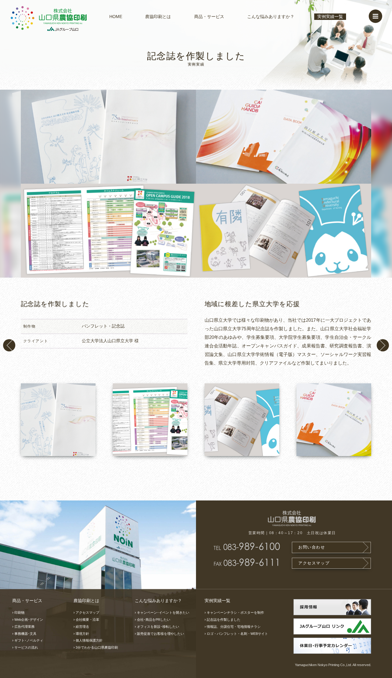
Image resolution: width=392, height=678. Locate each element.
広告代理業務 (24, 626)
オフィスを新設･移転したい (158, 626)
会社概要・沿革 (87, 619)
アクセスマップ (314, 563)
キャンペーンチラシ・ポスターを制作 (383, 345)
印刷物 (19, 612)
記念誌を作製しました (223, 619)
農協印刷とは (158, 16)
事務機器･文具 (25, 633)
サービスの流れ (26, 647)
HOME (115, 16)
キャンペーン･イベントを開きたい (163, 612)
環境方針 (82, 633)
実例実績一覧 (330, 16)
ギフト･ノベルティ (28, 640)
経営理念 (82, 626)
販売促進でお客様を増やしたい (160, 633)
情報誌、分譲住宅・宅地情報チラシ (9, 345)
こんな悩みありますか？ (270, 16)
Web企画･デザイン (28, 619)
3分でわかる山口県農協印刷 (97, 647)
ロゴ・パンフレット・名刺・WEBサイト (237, 633)
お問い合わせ (311, 547)
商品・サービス (209, 16)
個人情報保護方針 (89, 640)
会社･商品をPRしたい (153, 619)
